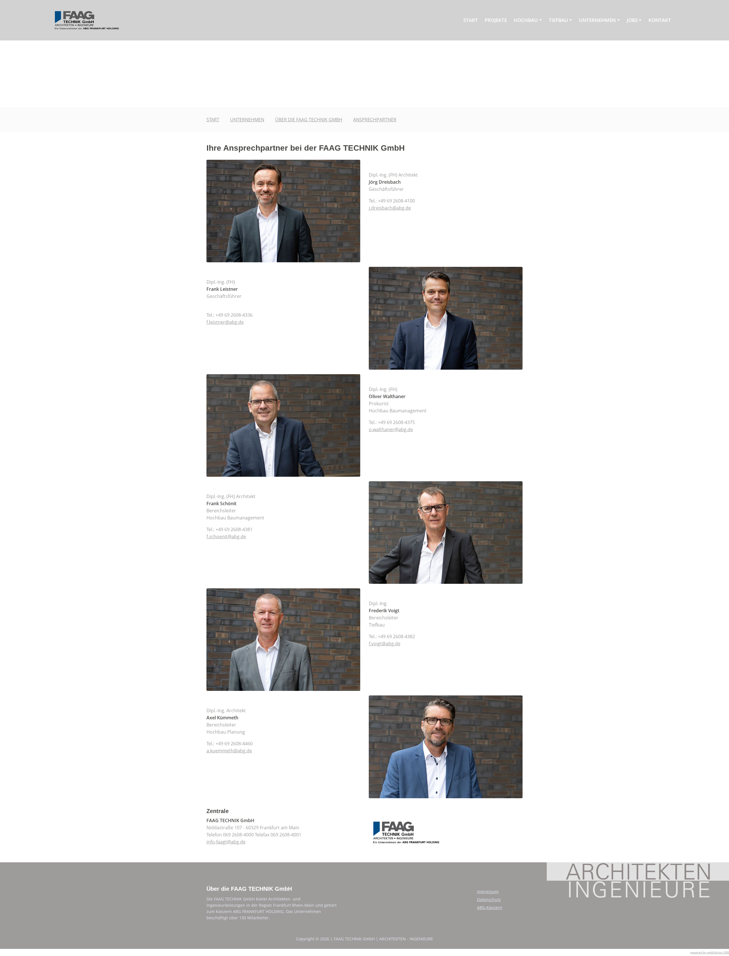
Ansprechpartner (374, 119)
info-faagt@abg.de (225, 842)
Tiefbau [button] (558, 20)
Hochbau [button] (526, 20)
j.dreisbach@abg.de (390, 208)
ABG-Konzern (489, 907)
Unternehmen (247, 119)
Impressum (488, 891)
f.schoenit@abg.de (226, 536)
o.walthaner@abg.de (391, 429)
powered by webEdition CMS (709, 952)
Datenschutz (489, 899)
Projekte (496, 20)
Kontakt (659, 20)
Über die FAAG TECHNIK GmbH (308, 119)
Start (470, 20)
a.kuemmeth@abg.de (229, 751)
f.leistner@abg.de (225, 322)
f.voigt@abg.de (384, 643)
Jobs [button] (632, 20)
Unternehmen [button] (597, 20)
